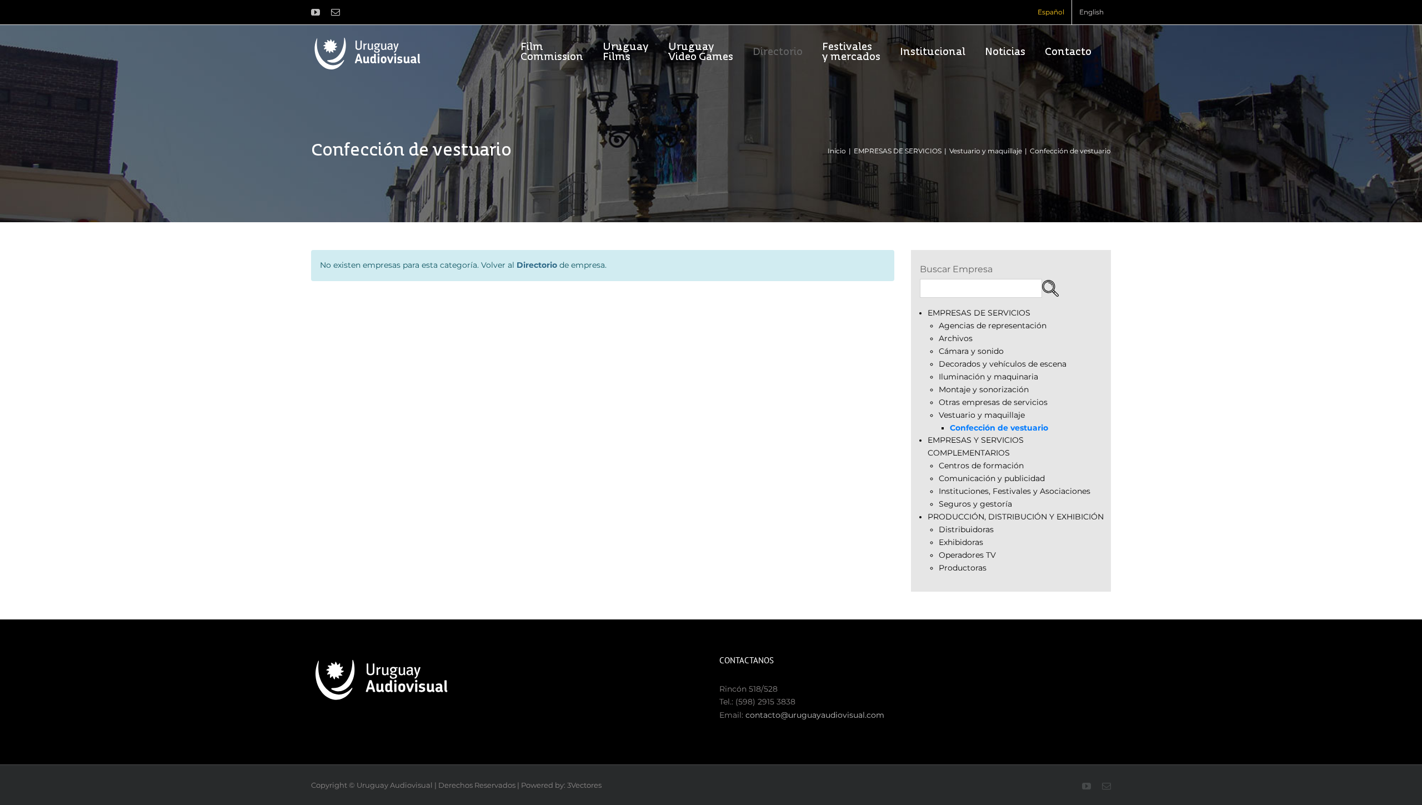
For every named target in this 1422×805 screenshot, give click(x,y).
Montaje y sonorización (984, 389)
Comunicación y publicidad (992, 478)
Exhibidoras (961, 542)
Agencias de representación (993, 325)
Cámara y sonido (971, 351)
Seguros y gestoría (975, 503)
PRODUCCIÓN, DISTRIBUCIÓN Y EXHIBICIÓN (1016, 516)
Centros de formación (981, 465)
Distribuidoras (966, 529)
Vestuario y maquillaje (982, 415)
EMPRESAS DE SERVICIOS (979, 312)
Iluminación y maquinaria (988, 376)
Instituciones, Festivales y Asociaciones (1014, 491)
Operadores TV (967, 555)
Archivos (956, 338)
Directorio (537, 265)
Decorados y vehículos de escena (1002, 363)
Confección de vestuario (999, 427)
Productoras (963, 567)
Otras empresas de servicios (993, 402)
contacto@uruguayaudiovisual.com (814, 715)
